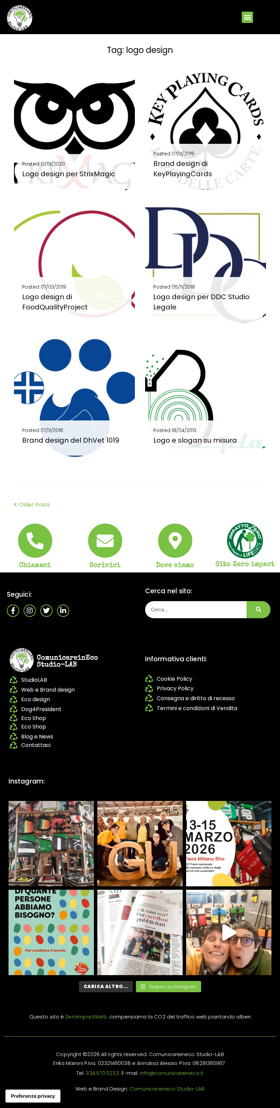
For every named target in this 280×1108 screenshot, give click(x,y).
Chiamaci (35, 565)
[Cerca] (258, 609)
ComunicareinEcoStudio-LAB (67, 661)
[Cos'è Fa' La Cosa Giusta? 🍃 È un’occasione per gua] (140, 843)
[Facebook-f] (13, 611)
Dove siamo (175, 565)
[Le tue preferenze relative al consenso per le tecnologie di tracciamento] (32, 1096)
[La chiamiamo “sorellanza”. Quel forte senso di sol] (228, 843)
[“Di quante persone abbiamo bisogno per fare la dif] (51, 932)
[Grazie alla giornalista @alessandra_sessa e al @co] (140, 932)
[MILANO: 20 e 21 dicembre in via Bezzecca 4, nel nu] (228, 932)
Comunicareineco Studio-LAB (167, 1088)
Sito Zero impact (245, 564)
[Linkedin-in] (63, 611)
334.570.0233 (102, 1073)
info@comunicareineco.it (172, 1073)
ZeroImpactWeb (86, 1016)
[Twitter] (46, 611)
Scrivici (105, 565)
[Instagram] (30, 611)
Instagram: (27, 781)
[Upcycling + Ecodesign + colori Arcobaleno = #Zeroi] (51, 843)
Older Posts (32, 505)
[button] (247, 17)
